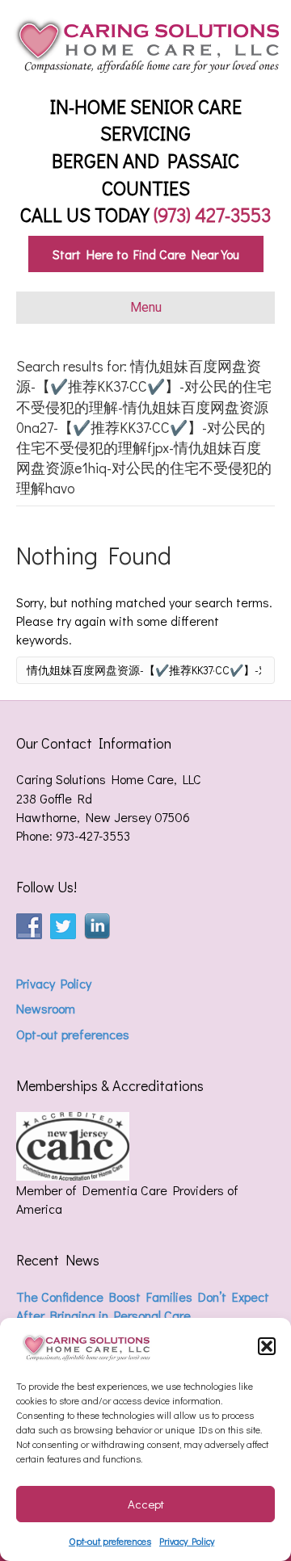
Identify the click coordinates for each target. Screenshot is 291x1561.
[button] (267, 1346)
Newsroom (45, 1008)
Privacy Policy (186, 1540)
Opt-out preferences (110, 1540)
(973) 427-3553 (212, 214)
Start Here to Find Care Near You (146, 253)
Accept (146, 1504)
